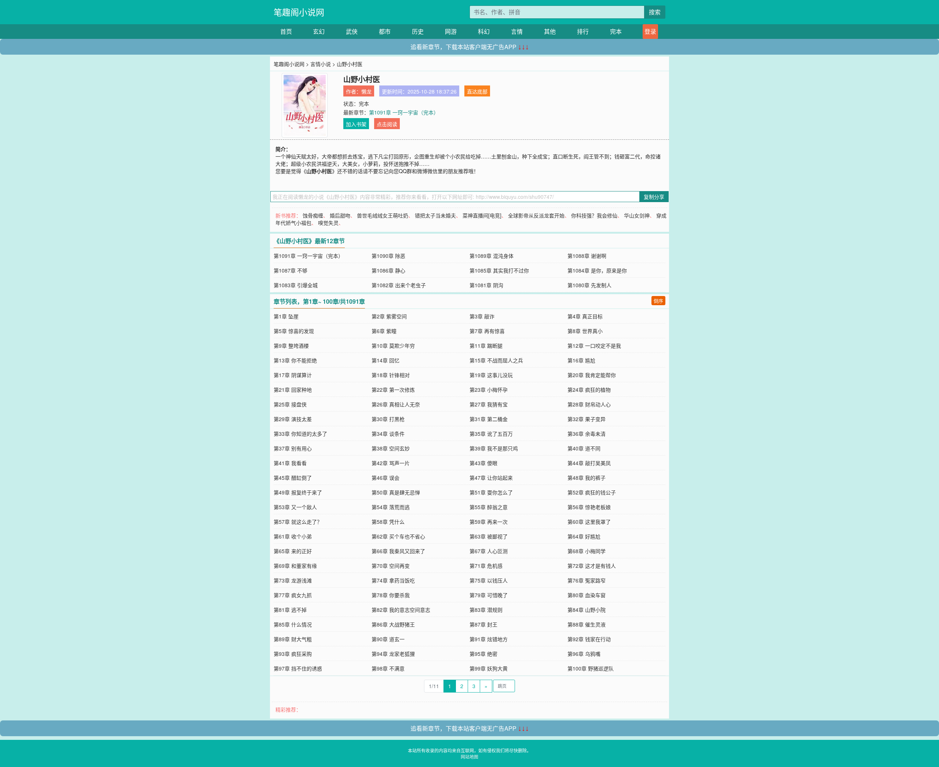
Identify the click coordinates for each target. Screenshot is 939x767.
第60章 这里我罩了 (589, 521)
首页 (286, 31)
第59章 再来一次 (489, 521)
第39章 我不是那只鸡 (494, 448)
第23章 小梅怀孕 (489, 389)
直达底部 (477, 91)
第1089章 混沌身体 (492, 255)
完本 (616, 31)
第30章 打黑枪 (388, 419)
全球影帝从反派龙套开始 (536, 215)
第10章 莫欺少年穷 (393, 345)
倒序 (658, 300)
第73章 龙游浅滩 (293, 580)
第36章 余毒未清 (586, 433)
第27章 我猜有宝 (489, 404)
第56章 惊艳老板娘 (589, 507)
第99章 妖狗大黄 (489, 668)
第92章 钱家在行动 (589, 639)
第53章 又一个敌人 (295, 507)
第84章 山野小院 (586, 609)
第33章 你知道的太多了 (300, 433)
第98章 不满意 (388, 668)
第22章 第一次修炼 (393, 389)
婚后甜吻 (340, 215)
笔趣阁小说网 (299, 12)
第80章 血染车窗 (586, 595)
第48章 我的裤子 (586, 477)
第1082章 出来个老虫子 (399, 285)
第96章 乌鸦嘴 (583, 653)
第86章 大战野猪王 (393, 624)
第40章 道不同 (583, 448)
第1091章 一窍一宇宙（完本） (404, 112)
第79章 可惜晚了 (489, 595)
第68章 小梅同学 (586, 551)
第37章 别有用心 (293, 448)
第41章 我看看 (290, 463)
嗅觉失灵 (328, 222)
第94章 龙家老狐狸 (393, 653)
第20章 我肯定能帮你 (591, 375)
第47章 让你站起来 (491, 477)
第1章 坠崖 (286, 316)
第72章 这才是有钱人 (591, 565)
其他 (550, 31)
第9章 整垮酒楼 (291, 345)
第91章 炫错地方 (489, 639)
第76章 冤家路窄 (586, 580)
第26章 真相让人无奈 (396, 404)
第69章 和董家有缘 (295, 565)
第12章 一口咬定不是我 (594, 345)
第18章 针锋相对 (391, 375)
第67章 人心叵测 (489, 551)
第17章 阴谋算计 (293, 375)
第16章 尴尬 (581, 360)
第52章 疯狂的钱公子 (591, 492)
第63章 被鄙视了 (489, 536)
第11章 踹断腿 (486, 345)
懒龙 (366, 91)
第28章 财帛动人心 (589, 404)
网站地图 (469, 756)
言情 (517, 31)
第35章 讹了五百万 (491, 433)
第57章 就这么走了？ (298, 521)
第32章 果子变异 (586, 419)
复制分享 (654, 196)
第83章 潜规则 (486, 609)
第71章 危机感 (486, 565)
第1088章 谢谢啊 (586, 255)
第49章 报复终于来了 (298, 492)
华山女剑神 (637, 215)
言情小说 (320, 63)
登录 (650, 31)
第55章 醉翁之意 (489, 507)
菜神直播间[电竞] (482, 215)
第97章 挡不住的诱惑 (298, 668)
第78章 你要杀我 (391, 595)
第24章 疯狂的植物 (589, 389)
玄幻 (319, 31)
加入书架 (356, 124)
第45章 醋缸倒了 (293, 477)
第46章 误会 (385, 477)
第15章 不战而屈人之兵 (496, 360)
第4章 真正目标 (585, 316)
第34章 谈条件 (388, 433)
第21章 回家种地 (293, 389)
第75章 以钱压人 (489, 580)
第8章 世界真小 (585, 331)
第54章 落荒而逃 (391, 507)
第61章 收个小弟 (293, 536)
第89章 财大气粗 (293, 639)
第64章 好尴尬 (583, 536)
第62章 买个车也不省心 (398, 536)
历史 (418, 31)
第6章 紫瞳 (384, 331)
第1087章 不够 (290, 270)
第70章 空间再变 (391, 565)
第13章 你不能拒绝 (295, 360)
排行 (583, 31)
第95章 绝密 (483, 653)
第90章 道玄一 (388, 639)
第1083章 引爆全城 (296, 285)
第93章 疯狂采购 (293, 653)
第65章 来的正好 (293, 551)
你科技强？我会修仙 (594, 215)
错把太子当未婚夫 (435, 215)
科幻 (484, 31)
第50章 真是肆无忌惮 (396, 492)
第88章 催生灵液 (586, 624)
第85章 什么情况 (293, 624)
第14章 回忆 (385, 360)
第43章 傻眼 (483, 463)
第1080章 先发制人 (589, 285)
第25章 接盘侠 (290, 404)
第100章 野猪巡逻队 (590, 668)
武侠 (352, 31)
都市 (385, 31)
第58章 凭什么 (388, 521)
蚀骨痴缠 (313, 215)
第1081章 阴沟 (486, 285)
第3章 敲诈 (482, 316)
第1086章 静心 (388, 270)
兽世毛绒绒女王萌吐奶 (382, 215)
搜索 (655, 12)
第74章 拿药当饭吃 (393, 580)
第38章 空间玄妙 (391, 448)
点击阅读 (387, 124)
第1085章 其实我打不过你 (499, 270)
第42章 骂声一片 (391, 463)
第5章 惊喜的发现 (294, 331)
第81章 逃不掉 (290, 609)
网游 (451, 31)
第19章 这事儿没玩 (491, 375)
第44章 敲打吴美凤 (589, 463)
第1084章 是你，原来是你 (597, 270)
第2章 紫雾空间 (389, 316)
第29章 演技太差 (293, 419)
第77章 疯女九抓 (293, 595)
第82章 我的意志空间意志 (401, 609)
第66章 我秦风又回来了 (398, 551)
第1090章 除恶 (388, 255)
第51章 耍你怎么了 (491, 492)
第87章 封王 (483, 624)
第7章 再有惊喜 (487, 331)
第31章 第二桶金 (489, 419)
